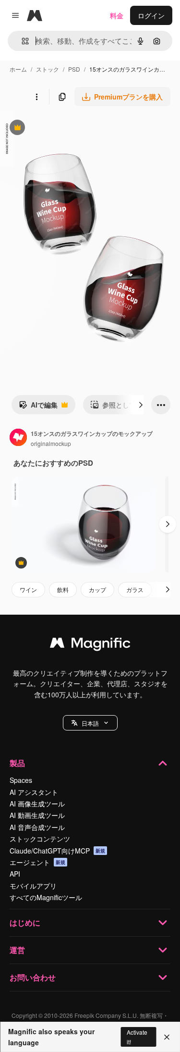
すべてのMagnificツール (46, 897)
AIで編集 (38, 407)
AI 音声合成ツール (37, 827)
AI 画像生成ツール (37, 803)
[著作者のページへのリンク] (18, 438)
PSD (74, 69)
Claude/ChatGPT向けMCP (57, 850)
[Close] (167, 1037)
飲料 (63, 589)
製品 (17, 762)
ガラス (135, 589)
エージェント (37, 862)
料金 (116, 15)
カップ (97, 589)
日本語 (90, 723)
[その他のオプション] (36, 96)
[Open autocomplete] (21, 41)
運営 (17, 949)
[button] (90, 722)
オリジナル (66, 129)
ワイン (28, 589)
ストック (47, 69)
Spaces (21, 780)
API (15, 874)
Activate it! (137, 1036)
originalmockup (51, 443)
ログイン (151, 15)
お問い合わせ (33, 977)
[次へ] (140, 404)
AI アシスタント (34, 792)
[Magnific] (90, 645)
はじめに (25, 922)
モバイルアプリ (33, 886)
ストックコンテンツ (40, 838)
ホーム (18, 69)
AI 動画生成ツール (37, 815)
